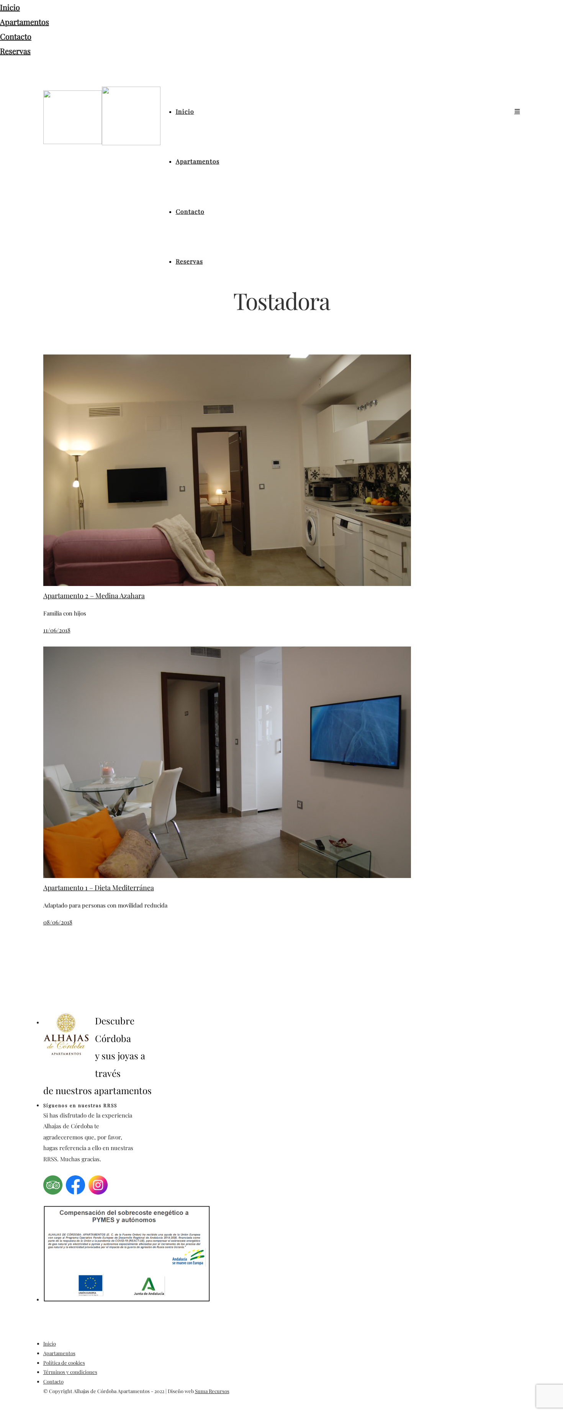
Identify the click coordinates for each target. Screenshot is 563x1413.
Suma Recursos (212, 1391)
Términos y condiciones (70, 1372)
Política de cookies (64, 1362)
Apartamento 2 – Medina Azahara (94, 595)
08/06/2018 (57, 922)
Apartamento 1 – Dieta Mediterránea (98, 887)
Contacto (15, 36)
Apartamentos (24, 21)
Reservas (15, 51)
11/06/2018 (56, 630)
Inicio (10, 7)
